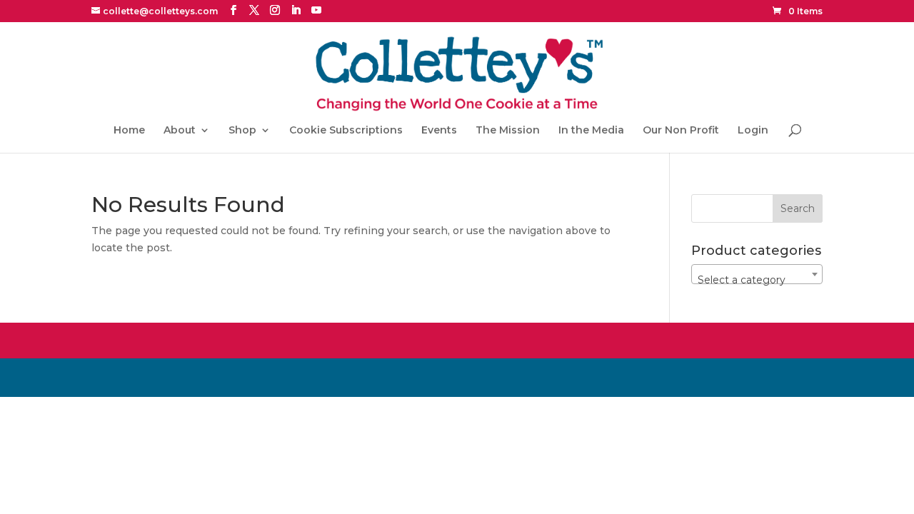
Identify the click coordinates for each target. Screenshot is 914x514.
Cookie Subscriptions (346, 130)
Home (129, 130)
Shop (242, 130)
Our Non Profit (681, 130)
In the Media (591, 130)
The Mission (508, 130)
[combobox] (757, 274)
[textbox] (757, 280)
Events (439, 130)
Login (753, 130)
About (180, 130)
